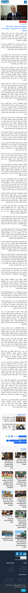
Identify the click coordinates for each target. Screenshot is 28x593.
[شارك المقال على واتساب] (6, 436)
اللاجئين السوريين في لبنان (14, 440)
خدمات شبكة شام (22, 581)
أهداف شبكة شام (22, 578)
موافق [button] (23, 590)
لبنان (7, 440)
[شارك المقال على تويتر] (9, 436)
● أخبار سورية (23, 22)
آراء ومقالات (23, 571)
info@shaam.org (22, 559)
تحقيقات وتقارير (23, 569)
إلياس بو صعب (23, 440)
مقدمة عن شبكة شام (8, 581)
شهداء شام (11, 569)
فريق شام (11, 571)
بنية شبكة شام (10, 578)
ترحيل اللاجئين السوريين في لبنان (20, 443)
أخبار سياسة (24, 567)
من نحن (12, 567)
